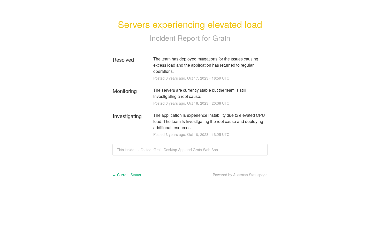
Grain (221, 38)
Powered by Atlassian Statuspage (240, 174)
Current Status (126, 174)
